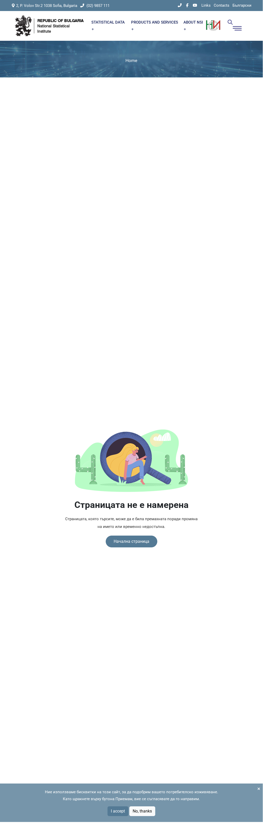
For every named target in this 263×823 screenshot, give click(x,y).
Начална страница (131, 541)
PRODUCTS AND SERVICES (154, 22)
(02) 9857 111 (97, 5)
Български (241, 5)
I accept (118, 811)
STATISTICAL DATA (108, 22)
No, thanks (142, 811)
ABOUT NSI (193, 22)
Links (206, 5)
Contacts (221, 5)
